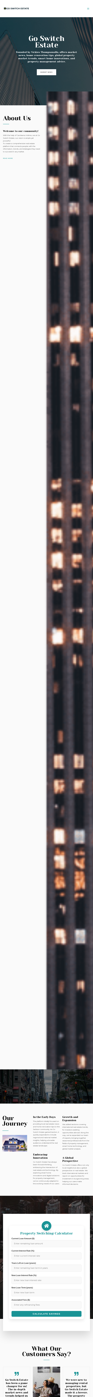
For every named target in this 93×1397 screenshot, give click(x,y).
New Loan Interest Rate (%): (24, 1275)
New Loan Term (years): (22, 1288)
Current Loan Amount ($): (23, 1239)
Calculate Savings (46, 1314)
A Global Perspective (70, 1159)
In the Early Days (44, 1116)
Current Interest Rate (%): (23, 1251)
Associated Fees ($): (21, 1300)
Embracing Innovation (40, 1156)
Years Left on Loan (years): (24, 1263)
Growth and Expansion (70, 1118)
